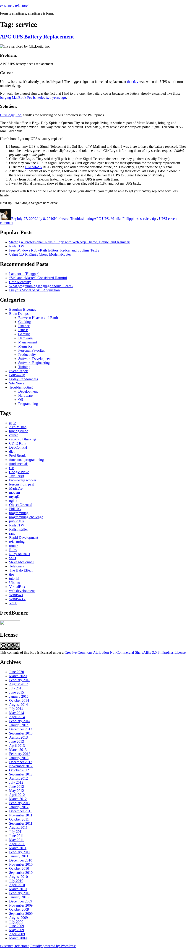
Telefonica (16, 566)
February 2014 (19, 721)
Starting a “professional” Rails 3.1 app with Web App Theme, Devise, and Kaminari (69, 242)
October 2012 (19, 770)
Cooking (24, 322)
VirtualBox (17, 587)
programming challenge (26, 517)
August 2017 (18, 684)
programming (19, 513)
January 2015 (19, 696)
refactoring (17, 542)
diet (11, 451)
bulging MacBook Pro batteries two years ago (33, 97)
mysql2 (14, 496)
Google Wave (19, 472)
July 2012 (16, 782)
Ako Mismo (17, 427)
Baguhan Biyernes (22, 309)
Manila (116, 219)
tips (154, 219)
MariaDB (16, 488)
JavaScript (16, 476)
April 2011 (17, 844)
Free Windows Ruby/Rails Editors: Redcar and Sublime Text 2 (54, 250)
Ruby (13, 550)
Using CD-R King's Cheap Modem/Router (40, 254)
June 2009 (16, 926)
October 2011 (19, 819)
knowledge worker (22, 480)
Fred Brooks (18, 455)
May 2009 (16, 930)
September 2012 (21, 774)
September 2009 (21, 913)
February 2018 (19, 680)
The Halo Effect (20, 570)
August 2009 (18, 918)
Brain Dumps (19, 313)
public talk (16, 521)
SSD (12, 558)
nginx (13, 501)
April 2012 (17, 795)
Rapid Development (23, 537)
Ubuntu (14, 583)
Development (28, 391)
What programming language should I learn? (41, 286)
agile (12, 423)
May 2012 (16, 791)
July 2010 (16, 881)
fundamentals (18, 464)
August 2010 (18, 877)
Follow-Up (17, 375)
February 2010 (19, 893)
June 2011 (16, 836)
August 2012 (18, 778)
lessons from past (21, 484)
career (13, 435)
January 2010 (19, 897)
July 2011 (16, 832)
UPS (162, 219)
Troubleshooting (82, 219)
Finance (24, 326)
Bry (14, 219)
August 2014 (18, 705)
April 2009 (17, 934)
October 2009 (19, 909)
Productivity (27, 354)
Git (11, 468)
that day (132, 82)
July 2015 (16, 688)
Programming (28, 404)
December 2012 (20, 762)
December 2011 (20, 811)
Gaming (24, 334)
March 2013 (18, 750)
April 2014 (17, 717)
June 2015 (16, 692)
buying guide (18, 431)
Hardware (61, 219)
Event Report (18, 371)
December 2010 (20, 860)
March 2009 (18, 938)
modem (14, 492)
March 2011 (17, 848)
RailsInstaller (18, 529)
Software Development (35, 359)
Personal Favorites (31, 350)
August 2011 (18, 827)
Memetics (25, 346)
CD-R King (17, 443)
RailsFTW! (17, 246)
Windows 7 (17, 599)
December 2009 (20, 901)
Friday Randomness (23, 379)
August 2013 (18, 737)
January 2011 (18, 856)
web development (22, 591)
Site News (16, 383)
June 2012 (16, 786)
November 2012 (21, 766)
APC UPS (101, 219)
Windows (16, 595)
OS (20, 400)
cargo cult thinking (22, 439)
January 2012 (19, 807)
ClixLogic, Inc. (11, 115)
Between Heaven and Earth (38, 318)
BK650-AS (33, 167)
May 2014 (16, 713)
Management (27, 342)
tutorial (14, 578)
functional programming (26, 460)
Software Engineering (34, 363)
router (13, 546)
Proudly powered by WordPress (53, 946)
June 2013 (16, 741)
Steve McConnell (21, 562)
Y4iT (13, 603)
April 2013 (17, 745)
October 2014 (19, 700)
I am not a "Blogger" (24, 274)
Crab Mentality (20, 282)
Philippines (130, 219)
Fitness (23, 330)
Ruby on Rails (19, 554)
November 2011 (20, 815)
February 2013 (19, 754)
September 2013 (21, 733)
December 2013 (20, 729)
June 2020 (16, 672)
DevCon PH (18, 447)
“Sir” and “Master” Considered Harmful (38, 278)
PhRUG (15, 509)
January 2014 (19, 725)
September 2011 (20, 823)
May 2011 (16, 840)
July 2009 (16, 922)
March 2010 (18, 889)
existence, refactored (14, 6)
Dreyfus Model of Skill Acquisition (34, 290)
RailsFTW (16, 525)
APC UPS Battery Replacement (37, 37)
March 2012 (18, 799)
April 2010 (17, 885)
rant (12, 533)
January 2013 (19, 758)
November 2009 (21, 905)
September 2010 (21, 872)
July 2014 (16, 709)
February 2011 (19, 852)
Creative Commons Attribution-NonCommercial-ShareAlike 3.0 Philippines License (125, 652)
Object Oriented (20, 505)
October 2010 (19, 868)
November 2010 (21, 864)
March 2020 (18, 676)
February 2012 (19, 803)
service (145, 219)
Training (24, 367)
